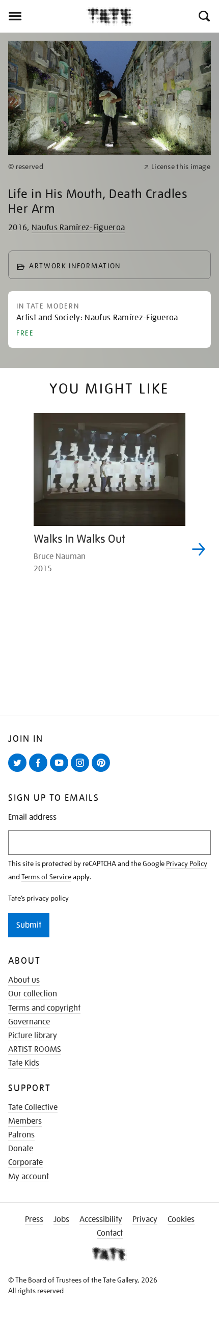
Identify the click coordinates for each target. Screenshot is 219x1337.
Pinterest (103, 771)
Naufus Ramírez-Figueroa (78, 227)
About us (24, 980)
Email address (32, 817)
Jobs (61, 1219)
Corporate (25, 1162)
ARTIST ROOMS (34, 1049)
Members (25, 1121)
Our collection (32, 994)
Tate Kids (23, 1063)
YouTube (61, 771)
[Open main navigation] (43, 16)
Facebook (40, 771)
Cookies (181, 1219)
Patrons (21, 1135)
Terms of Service (46, 876)
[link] (71, 166)
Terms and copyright (44, 1008)
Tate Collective (33, 1107)
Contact (110, 1233)
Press (34, 1219)
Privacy (144, 1219)
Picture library (32, 1035)
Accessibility (100, 1219)
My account (28, 1177)
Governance (29, 1022)
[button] (203, 16)
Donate (20, 1149)
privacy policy (47, 898)
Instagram (82, 771)
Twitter (19, 771)
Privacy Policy (186, 863)
